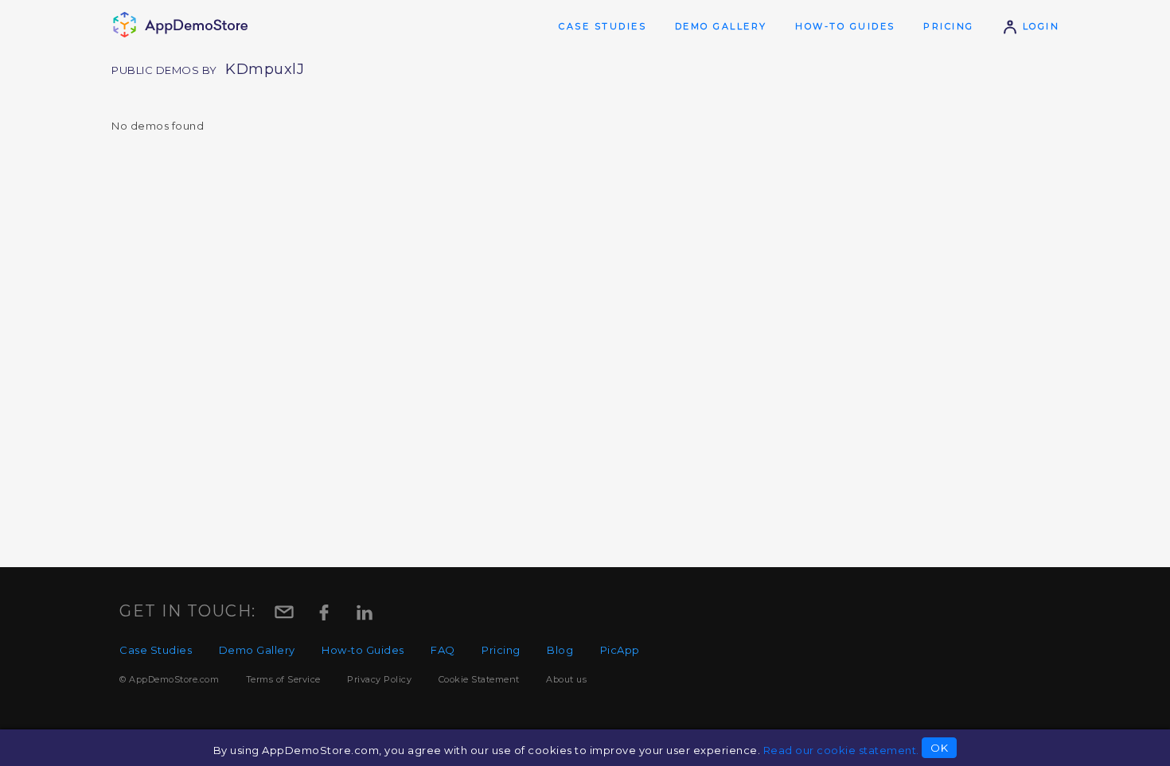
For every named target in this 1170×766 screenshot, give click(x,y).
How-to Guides (845, 26)
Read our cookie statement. (841, 750)
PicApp (620, 650)
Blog (560, 650)
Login (1038, 26)
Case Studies (602, 26)
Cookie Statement (479, 679)
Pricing (948, 26)
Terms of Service (283, 679)
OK (939, 747)
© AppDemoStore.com (169, 679)
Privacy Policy (379, 679)
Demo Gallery (721, 26)
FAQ (443, 650)
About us (566, 679)
